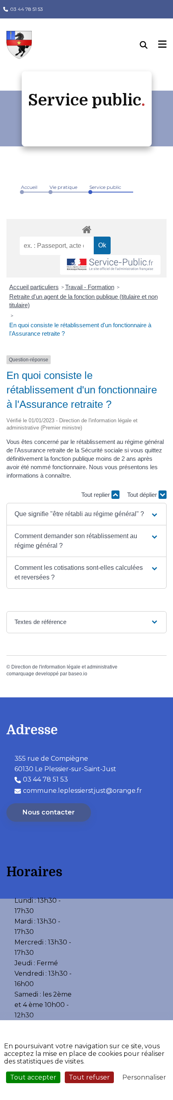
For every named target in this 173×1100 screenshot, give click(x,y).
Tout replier (96, 494)
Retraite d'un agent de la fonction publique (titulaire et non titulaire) (83, 300)
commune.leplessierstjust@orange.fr (82, 790)
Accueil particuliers (34, 287)
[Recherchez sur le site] (149, 45)
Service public (105, 187)
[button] (86, 514)
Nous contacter (49, 812)
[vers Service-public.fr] (110, 265)
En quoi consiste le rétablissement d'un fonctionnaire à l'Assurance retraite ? (80, 329)
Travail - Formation (89, 287)
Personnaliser (144, 1077)
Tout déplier (143, 494)
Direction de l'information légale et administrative (64, 667)
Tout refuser (89, 1077)
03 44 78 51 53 (26, 9)
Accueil (29, 187)
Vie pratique (63, 187)
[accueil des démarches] (86, 228)
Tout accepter (33, 1077)
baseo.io (77, 674)
